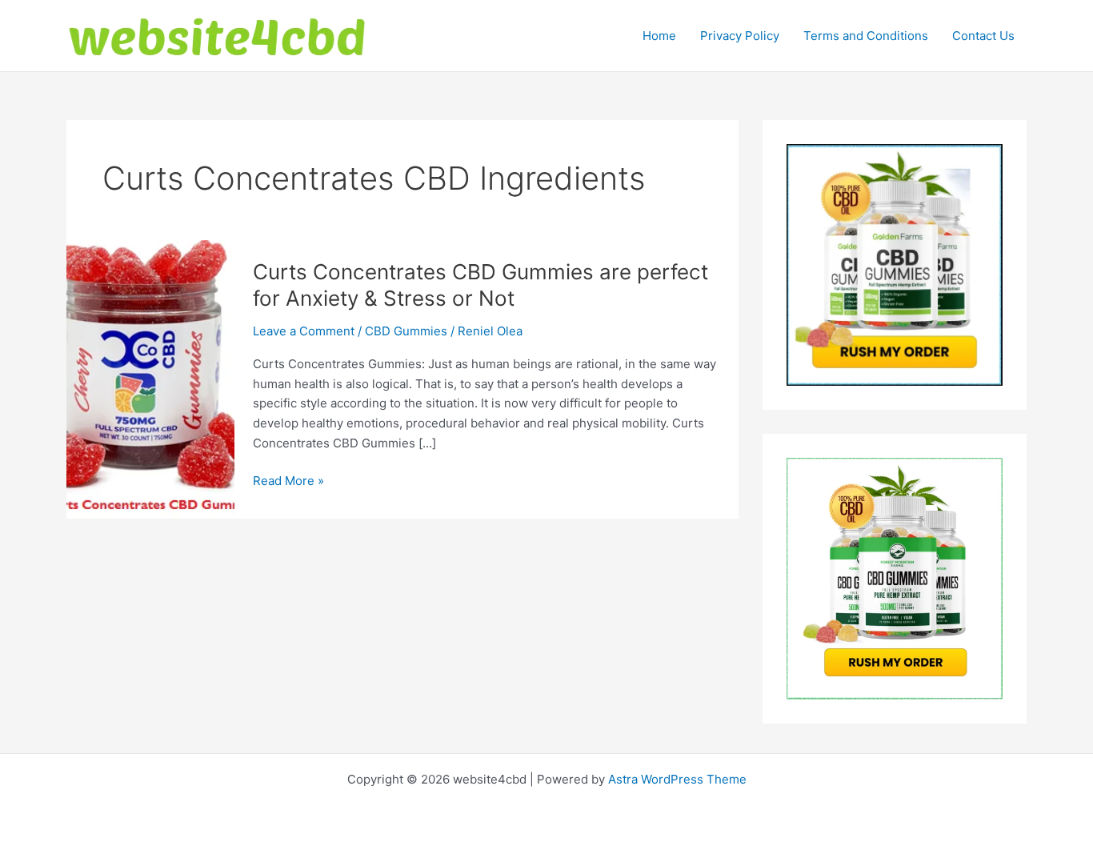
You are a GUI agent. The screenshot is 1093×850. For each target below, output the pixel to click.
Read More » (288, 481)
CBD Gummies (406, 331)
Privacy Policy (739, 35)
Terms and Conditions (865, 35)
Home (659, 35)
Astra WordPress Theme (677, 779)
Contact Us (983, 35)
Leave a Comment (303, 331)
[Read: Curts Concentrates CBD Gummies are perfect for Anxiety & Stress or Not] (150, 378)
